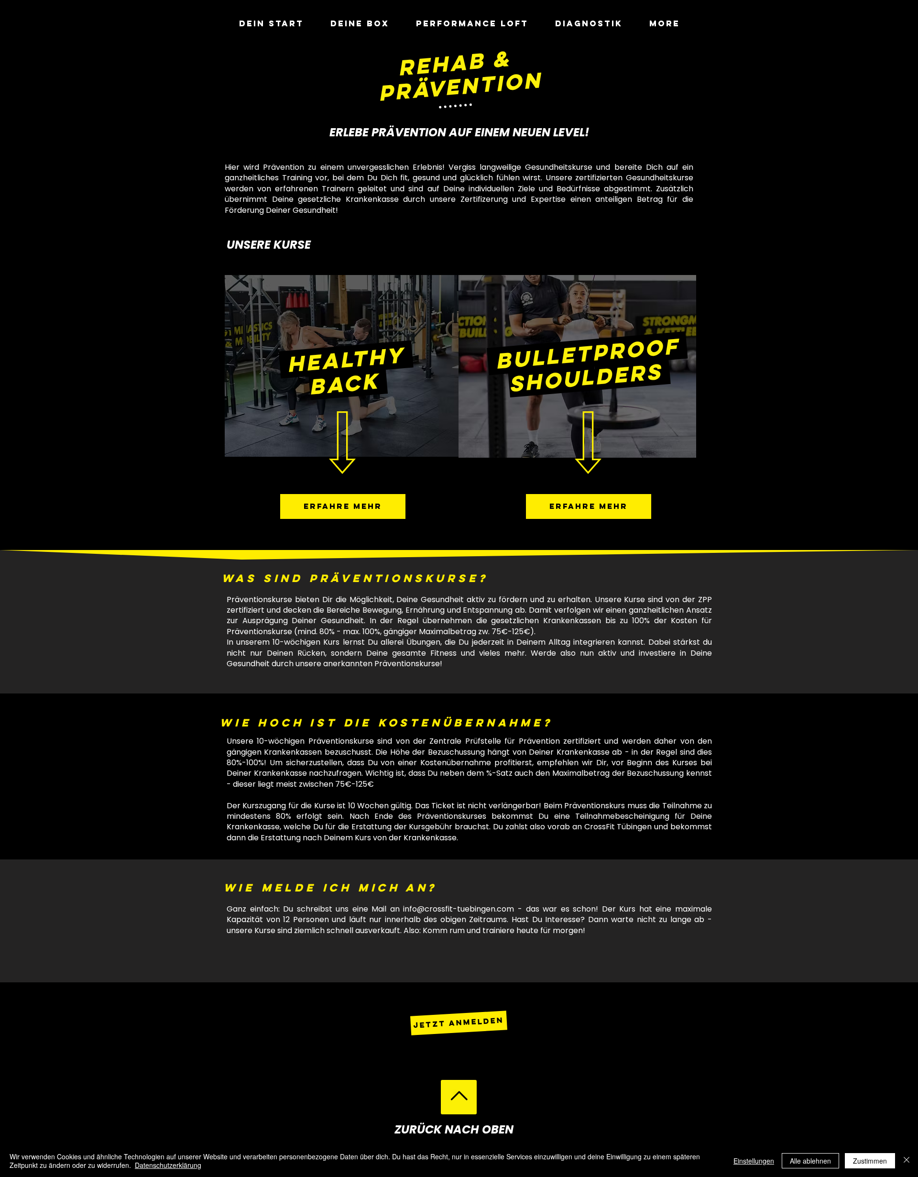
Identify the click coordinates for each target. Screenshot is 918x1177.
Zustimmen (870, 1161)
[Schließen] (906, 1160)
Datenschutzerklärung (168, 1165)
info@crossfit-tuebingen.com (458, 908)
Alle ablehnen (810, 1161)
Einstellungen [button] (753, 1161)
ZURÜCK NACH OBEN (454, 1129)
